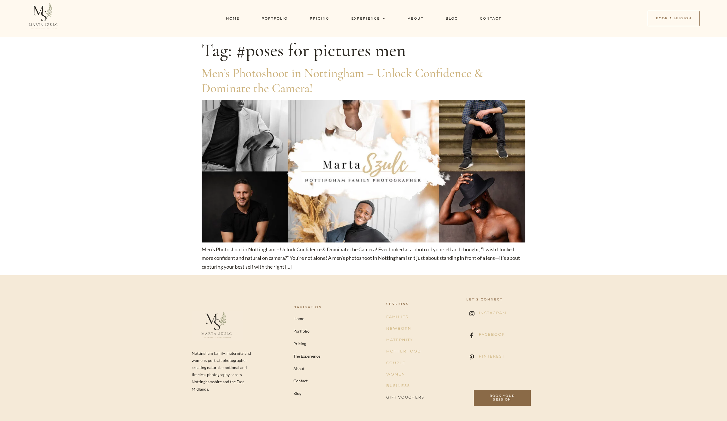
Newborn (398, 328)
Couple (396, 362)
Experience (365, 18)
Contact (490, 18)
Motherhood (403, 351)
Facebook (492, 334)
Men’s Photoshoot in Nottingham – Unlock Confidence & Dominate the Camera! (342, 80)
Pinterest (492, 356)
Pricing (319, 18)
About (415, 18)
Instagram (492, 312)
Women (395, 374)
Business (398, 385)
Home (232, 18)
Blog (452, 18)
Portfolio (275, 18)
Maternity (399, 339)
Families (397, 316)
